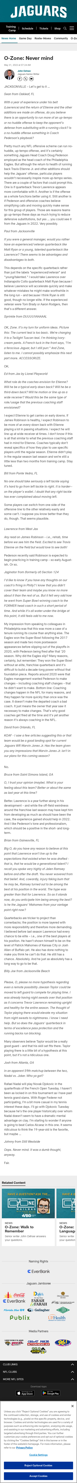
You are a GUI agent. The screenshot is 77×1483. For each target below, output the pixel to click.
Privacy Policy (24, 1447)
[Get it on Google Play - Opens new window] (50, 1394)
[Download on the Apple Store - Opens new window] (25, 1393)
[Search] (65, 28)
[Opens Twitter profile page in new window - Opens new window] (25, 79)
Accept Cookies (39, 1475)
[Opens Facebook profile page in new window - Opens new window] (20, 79)
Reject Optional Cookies (38, 1465)
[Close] (72, 1406)
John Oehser (24, 71)
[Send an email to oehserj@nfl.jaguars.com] (31, 79)
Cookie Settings (38, 1454)
